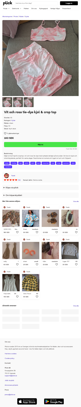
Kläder (21, 16)
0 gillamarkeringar (13, 133)
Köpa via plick (12, 187)
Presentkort (66, 8)
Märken (26, 8)
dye (20, 163)
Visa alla (76, 201)
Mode (5, 8)
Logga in (69, 3)
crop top (46, 163)
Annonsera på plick (11, 385)
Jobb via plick (9, 380)
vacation (8, 167)
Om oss (34, 8)
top (53, 163)
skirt (32, 163)
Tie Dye (14, 163)
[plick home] (7, 3)
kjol (38, 163)
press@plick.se (10, 394)
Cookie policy (9, 358)
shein (6, 163)
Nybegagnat (43, 8)
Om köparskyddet (14, 195)
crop (58, 163)
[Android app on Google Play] (54, 401)
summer (66, 163)
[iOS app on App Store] (27, 401)
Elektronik (15, 8)
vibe (73, 163)
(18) (19, 180)
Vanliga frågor (55, 8)
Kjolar (27, 16)
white (26, 163)
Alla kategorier (7, 16)
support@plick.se (11, 376)
